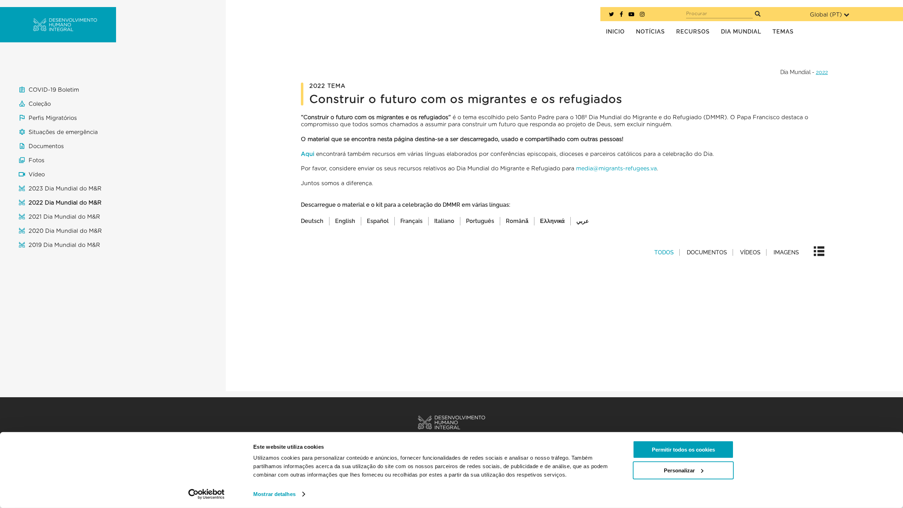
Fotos (36, 160)
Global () (826, 15)
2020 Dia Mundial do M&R (65, 231)
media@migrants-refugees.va (616, 168)
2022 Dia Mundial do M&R (65, 203)
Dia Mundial (795, 72)
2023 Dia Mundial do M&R (65, 189)
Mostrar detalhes (274, 494)
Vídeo (37, 174)
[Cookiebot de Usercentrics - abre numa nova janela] (206, 494)
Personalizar (679, 470)
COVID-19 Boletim (54, 90)
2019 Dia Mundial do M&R (64, 245)
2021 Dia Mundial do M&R (64, 217)
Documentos (46, 146)
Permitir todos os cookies (683, 450)
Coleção (40, 104)
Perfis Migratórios (53, 118)
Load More (564, 311)
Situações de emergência (63, 132)
